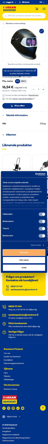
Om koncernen (11, 385)
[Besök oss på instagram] (8, 408)
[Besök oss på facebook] (4, 408)
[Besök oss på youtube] (22, 408)
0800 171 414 (16, 287)
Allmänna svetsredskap (15, 24)
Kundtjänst (8, 360)
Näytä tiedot (36, 245)
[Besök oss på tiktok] (18, 408)
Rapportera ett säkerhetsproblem (16, 438)
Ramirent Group (10, 389)
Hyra (6, 373)
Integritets (6, 431)
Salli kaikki (24, 252)
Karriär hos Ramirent (12, 357)
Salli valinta (24, 260)
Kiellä (24, 268)
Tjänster (8, 369)
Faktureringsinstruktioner (14, 363)
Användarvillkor (8, 428)
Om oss (7, 353)
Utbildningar (9, 380)
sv (41, 2)
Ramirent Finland (13, 349)
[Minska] (34, 89)
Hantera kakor (8, 441)
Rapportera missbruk (10, 435)
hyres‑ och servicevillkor (23, 99)
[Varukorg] (36, 8)
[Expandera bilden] (41, 31)
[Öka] (43, 89)
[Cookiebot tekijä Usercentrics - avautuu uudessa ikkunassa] (35, 174)
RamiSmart (34, 95)
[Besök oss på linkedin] (13, 408)
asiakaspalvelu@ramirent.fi (24, 290)
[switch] (42, 221)
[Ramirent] (9, 9)
